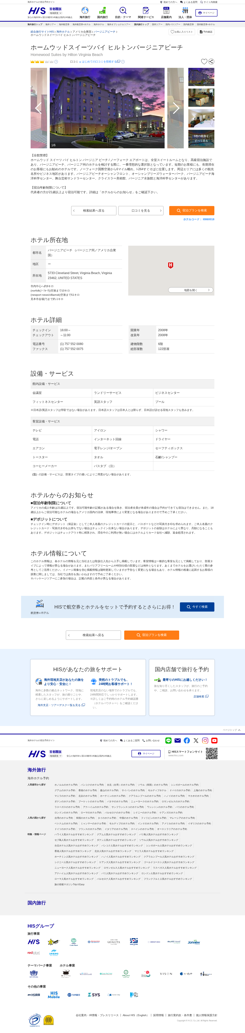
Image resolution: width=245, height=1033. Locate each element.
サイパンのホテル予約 (133, 790)
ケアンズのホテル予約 (170, 812)
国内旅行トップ (141, 24)
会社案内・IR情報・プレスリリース (97, 1015)
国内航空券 (188, 24)
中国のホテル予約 (128, 818)
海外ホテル (99, 24)
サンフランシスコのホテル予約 (128, 807)
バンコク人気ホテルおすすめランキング (122, 845)
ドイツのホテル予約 (65, 829)
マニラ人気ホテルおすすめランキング (154, 851)
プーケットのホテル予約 (91, 801)
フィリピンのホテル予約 (153, 818)
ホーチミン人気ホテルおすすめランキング (76, 856)
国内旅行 (37, 902)
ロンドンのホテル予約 (66, 812)
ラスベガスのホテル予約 (67, 807)
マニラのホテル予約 (65, 796)
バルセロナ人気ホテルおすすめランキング (118, 879)
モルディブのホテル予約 (122, 823)
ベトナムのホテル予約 (66, 823)
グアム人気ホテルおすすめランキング (116, 834)
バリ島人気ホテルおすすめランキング (158, 834)
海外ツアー (50, 24)
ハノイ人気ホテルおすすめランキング (120, 856)
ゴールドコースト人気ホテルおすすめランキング (169, 862)
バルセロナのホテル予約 (117, 812)
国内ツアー (157, 24)
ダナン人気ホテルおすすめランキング (116, 840)
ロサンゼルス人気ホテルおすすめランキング (127, 867)
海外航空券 (64, 24)
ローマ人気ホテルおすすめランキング (74, 879)
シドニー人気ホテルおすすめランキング (75, 862)
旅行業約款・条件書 (180, 1015)
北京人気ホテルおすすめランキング (113, 851)
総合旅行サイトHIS (42, 31)
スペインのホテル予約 (142, 829)
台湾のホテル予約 (64, 818)
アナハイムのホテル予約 (95, 807)
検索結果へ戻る (94, 210)
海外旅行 (37, 769)
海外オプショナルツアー (118, 24)
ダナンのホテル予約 (65, 801)
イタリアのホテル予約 (116, 829)
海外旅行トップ (35, 24)
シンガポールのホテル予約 (184, 784)
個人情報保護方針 (206, 1015)
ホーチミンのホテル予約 (112, 796)
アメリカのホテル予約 (173, 823)
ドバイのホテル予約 (180, 790)
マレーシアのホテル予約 (182, 818)
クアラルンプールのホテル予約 (145, 796)
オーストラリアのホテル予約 (172, 829)
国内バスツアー (173, 24)
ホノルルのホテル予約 (66, 784)
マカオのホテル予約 (198, 796)
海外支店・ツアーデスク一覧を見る (59, 705)
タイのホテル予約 (107, 818)
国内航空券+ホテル (206, 24)
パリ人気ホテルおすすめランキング (119, 873)
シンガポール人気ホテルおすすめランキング (169, 845)
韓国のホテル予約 (85, 818)
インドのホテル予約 (148, 823)
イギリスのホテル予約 (199, 823)
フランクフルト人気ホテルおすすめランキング (168, 879)
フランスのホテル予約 (89, 829)
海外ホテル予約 (38, 778)
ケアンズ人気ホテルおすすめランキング (119, 862)
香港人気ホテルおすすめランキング (73, 851)
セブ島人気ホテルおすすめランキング (74, 840)
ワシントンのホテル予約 (159, 807)
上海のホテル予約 (203, 790)
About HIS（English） (136, 1015)
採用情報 (158, 1015)
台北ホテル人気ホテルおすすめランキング (76, 845)
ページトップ (230, 730)
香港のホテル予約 (87, 790)
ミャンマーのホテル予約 (93, 823)
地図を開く (191, 290)
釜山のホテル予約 (109, 790)
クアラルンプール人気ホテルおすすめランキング (169, 856)
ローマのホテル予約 (91, 812)
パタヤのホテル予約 (117, 801)
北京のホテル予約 (87, 796)
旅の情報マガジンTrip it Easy (69, 884)
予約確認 (207, 31)
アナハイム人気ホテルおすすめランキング (76, 873)
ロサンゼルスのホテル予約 (175, 801)
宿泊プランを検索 (194, 210)
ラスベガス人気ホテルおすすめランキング (175, 867)
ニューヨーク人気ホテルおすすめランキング (77, 867)
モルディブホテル (157, 790)
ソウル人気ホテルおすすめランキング (158, 840)
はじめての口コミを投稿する (99, 61)
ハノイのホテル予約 (174, 796)
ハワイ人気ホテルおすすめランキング (74, 834)
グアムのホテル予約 (65, 790)
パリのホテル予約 (185, 807)
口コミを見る (141, 210)
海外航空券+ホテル (82, 24)
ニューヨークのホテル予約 (144, 801)
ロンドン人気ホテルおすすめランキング (162, 873)
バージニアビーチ (104, 31)
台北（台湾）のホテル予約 (121, 784)
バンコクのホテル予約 (92, 784)
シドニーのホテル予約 (144, 812)
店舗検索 (199, 696)
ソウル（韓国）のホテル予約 (153, 784)
